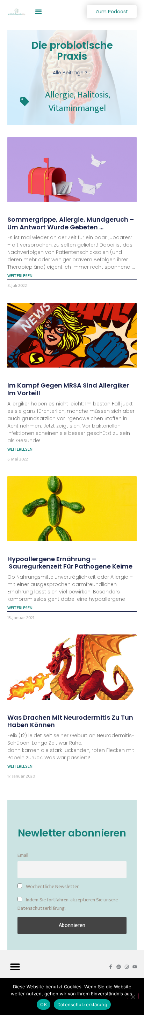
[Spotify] (118, 966)
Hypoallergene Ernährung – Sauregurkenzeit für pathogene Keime (69, 562)
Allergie (59, 95)
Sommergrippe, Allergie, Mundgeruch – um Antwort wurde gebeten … (70, 223)
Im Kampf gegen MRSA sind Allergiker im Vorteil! (68, 389)
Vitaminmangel (77, 108)
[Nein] (133, 996)
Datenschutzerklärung (82, 1004)
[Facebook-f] (110, 966)
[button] (38, 11)
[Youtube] (134, 966)
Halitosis (92, 95)
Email (22, 855)
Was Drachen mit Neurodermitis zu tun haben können (70, 721)
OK (43, 1004)
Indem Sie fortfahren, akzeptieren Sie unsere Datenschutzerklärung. (67, 904)
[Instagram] (126, 966)
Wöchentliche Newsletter (52, 886)
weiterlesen (20, 276)
